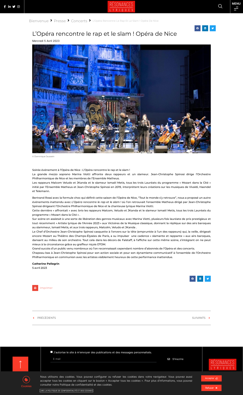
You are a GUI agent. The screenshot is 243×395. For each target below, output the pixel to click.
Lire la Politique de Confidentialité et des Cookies (66, 391)
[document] (121, 197)
